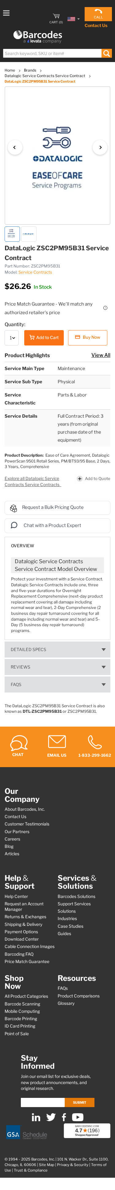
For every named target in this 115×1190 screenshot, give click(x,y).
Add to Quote (97, 478)
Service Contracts (35, 272)
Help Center (16, 896)
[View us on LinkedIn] (36, 1120)
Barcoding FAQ (19, 954)
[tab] (57, 543)
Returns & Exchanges (25, 916)
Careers (12, 839)
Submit (79, 1102)
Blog (9, 846)
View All (100, 355)
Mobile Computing (22, 1011)
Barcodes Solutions (76, 896)
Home (10, 70)
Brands (30, 70)
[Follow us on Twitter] (51, 1120)
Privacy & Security (72, 1165)
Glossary (66, 1003)
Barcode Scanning (22, 1003)
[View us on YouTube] (77, 1120)
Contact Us (96, 25)
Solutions (67, 911)
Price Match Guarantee (27, 961)
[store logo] (37, 37)
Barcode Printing (21, 1018)
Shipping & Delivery (23, 924)
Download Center (22, 939)
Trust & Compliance (31, 1170)
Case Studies (70, 926)
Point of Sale (17, 1033)
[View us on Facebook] (64, 1120)
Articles (12, 853)
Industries (67, 918)
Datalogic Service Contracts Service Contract (45, 75)
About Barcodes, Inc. (25, 809)
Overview (22, 545)
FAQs (16, 684)
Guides (64, 933)
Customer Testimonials (27, 823)
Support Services (74, 903)
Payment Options (21, 931)
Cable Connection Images (30, 946)
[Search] (107, 53)
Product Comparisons (79, 995)
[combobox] (57, 53)
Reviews (20, 667)
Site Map (46, 1165)
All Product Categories (26, 996)
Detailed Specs (28, 649)
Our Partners (17, 831)
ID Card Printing (20, 1026)
